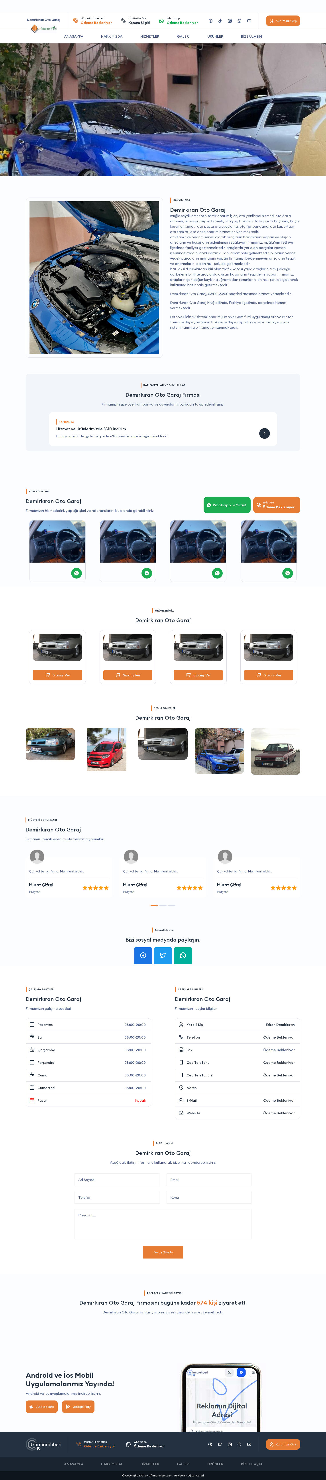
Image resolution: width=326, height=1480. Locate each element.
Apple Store (45, 1407)
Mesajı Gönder (163, 1252)
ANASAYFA (73, 36)
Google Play (82, 1407)
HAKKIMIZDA (112, 36)
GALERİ (183, 36)
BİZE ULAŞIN (251, 36)
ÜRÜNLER (215, 36)
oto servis (162, 1312)
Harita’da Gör (139, 21)
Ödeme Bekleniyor (279, 1037)
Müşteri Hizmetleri (96, 21)
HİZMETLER (149, 36)
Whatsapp (182, 21)
